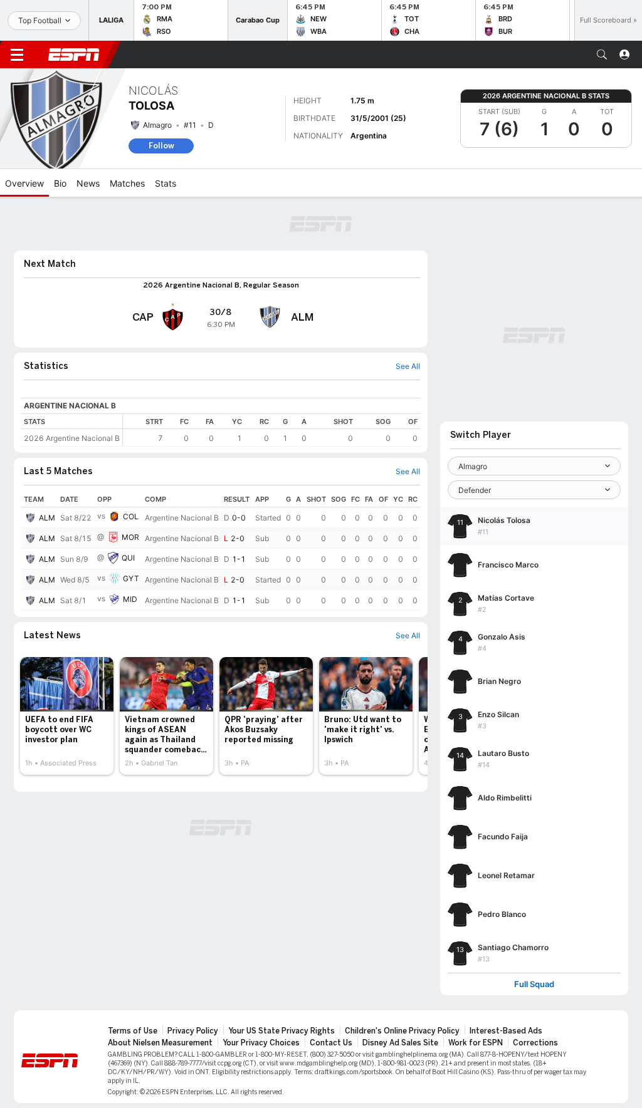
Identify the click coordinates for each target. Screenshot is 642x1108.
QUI (128, 557)
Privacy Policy (192, 1031)
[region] (271, 430)
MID (130, 599)
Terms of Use (132, 1031)
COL (131, 516)
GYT (131, 578)
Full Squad (534, 984)
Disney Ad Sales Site (400, 1042)
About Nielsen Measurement (160, 1042)
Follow (161, 145)
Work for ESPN (475, 1042)
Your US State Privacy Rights (281, 1031)
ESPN (74, 54)
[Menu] (17, 54)
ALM (47, 517)
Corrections (535, 1042)
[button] (602, 54)
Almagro (157, 125)
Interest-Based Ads (506, 1031)
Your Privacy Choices (261, 1042)
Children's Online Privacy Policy (402, 1031)
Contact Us (331, 1042)
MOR (130, 537)
